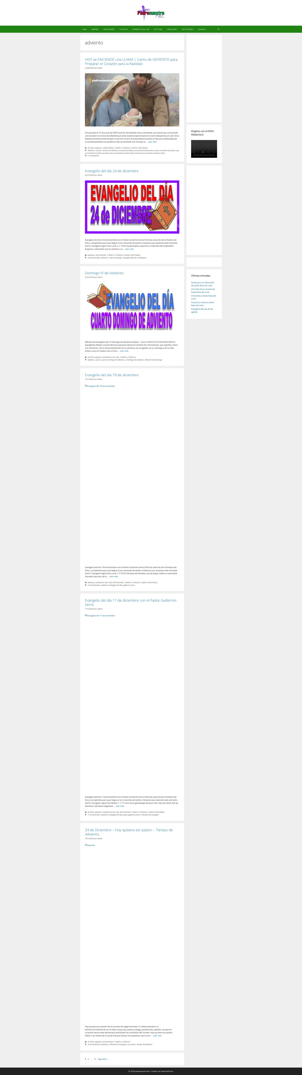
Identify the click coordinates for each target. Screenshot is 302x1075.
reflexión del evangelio (150, 815)
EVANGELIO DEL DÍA (140, 29)
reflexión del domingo (153, 360)
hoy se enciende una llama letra (122, 153)
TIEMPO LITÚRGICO (122, 148)
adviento (91, 150)
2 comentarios (93, 155)
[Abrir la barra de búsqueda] (218, 29)
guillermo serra (129, 585)
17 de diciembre (94, 815)
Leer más (152, 141)
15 (95, 1059)
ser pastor (132, 1044)
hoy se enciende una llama (165, 150)
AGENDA (95, 29)
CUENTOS (123, 29)
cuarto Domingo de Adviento (112, 360)
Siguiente (103, 1059)
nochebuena (141, 258)
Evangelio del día (129, 258)
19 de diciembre (94, 585)
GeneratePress (167, 1071)
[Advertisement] (208, 81)
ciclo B (98, 360)
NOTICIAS (158, 29)
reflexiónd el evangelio (118, 1044)
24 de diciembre (94, 258)
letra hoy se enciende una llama (147, 153)
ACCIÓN (91, 148)
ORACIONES (172, 29)
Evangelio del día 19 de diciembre (112, 374)
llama (163, 153)
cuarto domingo (115, 258)
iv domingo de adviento (134, 360)
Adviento (98, 148)
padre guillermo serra (131, 815)
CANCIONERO (109, 29)
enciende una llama (126, 150)
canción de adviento (110, 150)
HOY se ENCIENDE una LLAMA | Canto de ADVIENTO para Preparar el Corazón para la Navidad (131, 61)
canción (98, 150)
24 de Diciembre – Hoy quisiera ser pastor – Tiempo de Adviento (129, 832)
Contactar (202, 29)
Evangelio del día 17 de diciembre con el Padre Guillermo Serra (130, 602)
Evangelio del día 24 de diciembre (112, 170)
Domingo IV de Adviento (104, 272)
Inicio (85, 29)
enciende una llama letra (144, 150)
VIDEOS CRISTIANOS (139, 148)
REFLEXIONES (187, 29)
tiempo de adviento (144, 1044)
